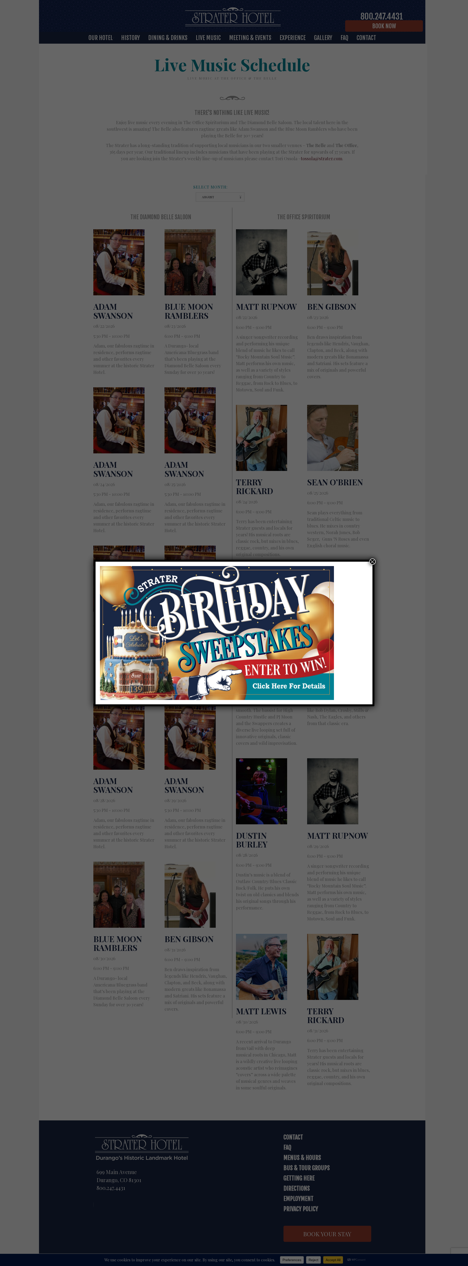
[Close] (372, 561)
